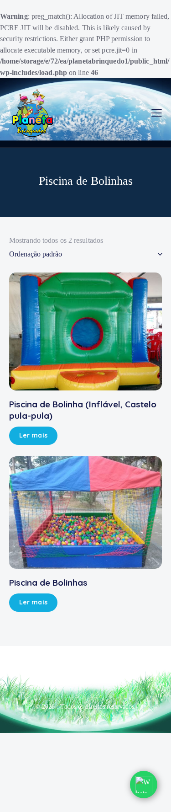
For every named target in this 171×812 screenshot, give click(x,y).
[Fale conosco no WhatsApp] (143, 784)
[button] (156, 113)
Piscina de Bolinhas (48, 582)
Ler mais (33, 435)
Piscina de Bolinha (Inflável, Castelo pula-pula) (82, 410)
